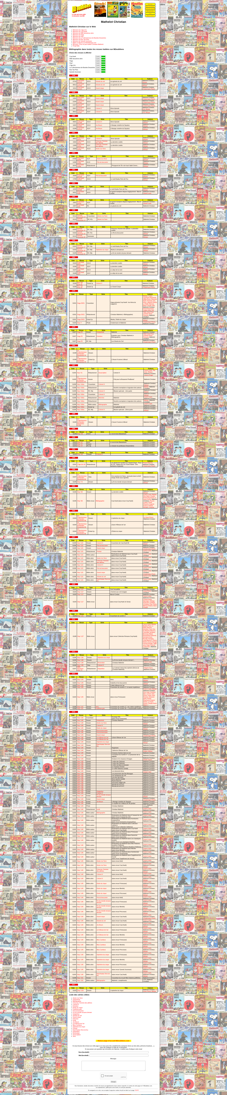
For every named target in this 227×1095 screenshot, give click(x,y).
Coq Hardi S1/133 (80, 81)
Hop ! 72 (80, 482)
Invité (98, 809)
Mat (153, 305)
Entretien (99, 336)
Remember (101, 662)
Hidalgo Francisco (149, 601)
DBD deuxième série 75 (80, 668)
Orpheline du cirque (102, 249)
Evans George (152, 642)
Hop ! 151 (80, 978)
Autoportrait (100, 332)
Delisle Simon (147, 759)
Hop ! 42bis (80, 394)
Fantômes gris (100, 708)
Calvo (150, 296)
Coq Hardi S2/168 (80, 189)
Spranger (146, 601)
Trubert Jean (147, 310)
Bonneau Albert (148, 634)
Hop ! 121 (80, 616)
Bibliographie (103, 404)
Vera (97, 706)
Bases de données (150, 6)
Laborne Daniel (152, 302)
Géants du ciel (100, 81)
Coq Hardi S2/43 (80, 148)
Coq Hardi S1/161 (80, 101)
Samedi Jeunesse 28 (81, 249)
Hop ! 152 (80, 980)
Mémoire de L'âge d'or (80, 30)
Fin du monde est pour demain (82, 1012)
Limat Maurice (147, 640)
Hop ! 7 (79, 323)
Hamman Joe (151, 301)
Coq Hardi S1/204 (80, 125)
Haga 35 (80, 332)
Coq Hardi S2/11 (80, 138)
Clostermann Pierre (149, 89)
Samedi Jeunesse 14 (81, 216)
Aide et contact (150, 15)
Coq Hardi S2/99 (80, 165)
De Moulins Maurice (149, 630)
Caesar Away (147, 599)
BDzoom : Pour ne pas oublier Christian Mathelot (88, 44)
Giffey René (146, 299)
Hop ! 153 (80, 990)
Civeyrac (151, 507)
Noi (144, 694)
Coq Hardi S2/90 (80, 162)
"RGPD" (137, 1090)
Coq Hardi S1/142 (80, 84)
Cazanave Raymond (149, 297)
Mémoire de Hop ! (78, 36)
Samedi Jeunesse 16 (81, 229)
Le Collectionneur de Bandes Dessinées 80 (82, 477)
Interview (101, 398)
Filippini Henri (148, 668)
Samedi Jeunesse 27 (81, 246)
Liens (150, 13)
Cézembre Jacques (149, 632)
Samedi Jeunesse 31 (81, 253)
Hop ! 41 (79, 373)
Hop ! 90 (80, 492)
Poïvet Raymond (148, 309)
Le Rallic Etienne (148, 304)
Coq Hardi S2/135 (80, 175)
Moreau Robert (148, 606)
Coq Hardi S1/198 (80, 121)
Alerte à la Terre (101, 148)
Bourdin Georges (148, 638)
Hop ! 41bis (80, 384)
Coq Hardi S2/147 (80, 179)
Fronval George (148, 643)
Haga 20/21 (81, 303)
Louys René (147, 591)
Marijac (145, 82)
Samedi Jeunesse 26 (81, 236)
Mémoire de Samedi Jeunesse (82, 41)
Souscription (102, 373)
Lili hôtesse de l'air (102, 737)
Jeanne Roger (148, 375)
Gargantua (100, 791)
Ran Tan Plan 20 (80, 283)
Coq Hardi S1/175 (80, 108)
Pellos (155, 604)
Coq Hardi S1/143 (80, 88)
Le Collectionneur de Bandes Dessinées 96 (82, 518)
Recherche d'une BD (150, 8)
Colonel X (99, 108)
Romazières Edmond (149, 635)
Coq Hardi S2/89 (80, 158)
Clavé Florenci (147, 503)
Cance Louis (148, 370)
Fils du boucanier (102, 162)
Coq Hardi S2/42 (80, 145)
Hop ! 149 (80, 718)
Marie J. (145, 705)
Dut (144, 109)
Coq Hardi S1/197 (80, 111)
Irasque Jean (147, 772)
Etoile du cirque (101, 728)
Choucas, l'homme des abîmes (101, 142)
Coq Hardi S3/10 (80, 202)
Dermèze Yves (147, 629)
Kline (144, 302)
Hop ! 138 (80, 657)
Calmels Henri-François (148, 314)
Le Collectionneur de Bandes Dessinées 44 (82, 353)
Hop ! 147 (80, 706)
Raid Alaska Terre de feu (80, 1030)
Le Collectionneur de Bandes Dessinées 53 (81, 379)
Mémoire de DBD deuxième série (83, 33)
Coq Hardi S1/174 (80, 105)
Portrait (99, 551)
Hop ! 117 (80, 589)
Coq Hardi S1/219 (80, 128)
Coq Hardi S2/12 (80, 142)
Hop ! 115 (80, 543)
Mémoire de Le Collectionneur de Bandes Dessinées (89, 38)
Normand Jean (147, 637)
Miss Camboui (101, 940)
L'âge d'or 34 (81, 464)
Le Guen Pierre (149, 498)
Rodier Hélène (147, 751)
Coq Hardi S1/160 (80, 98)
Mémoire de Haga (78, 35)
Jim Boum (99, 125)
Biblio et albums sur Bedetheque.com (84, 42)
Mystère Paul (147, 626)
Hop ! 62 (80, 454)
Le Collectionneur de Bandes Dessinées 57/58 (82, 422)
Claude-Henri (152, 703)
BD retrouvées (150, 11)
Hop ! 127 (80, 636)
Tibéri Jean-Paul (148, 312)
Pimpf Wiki (76, 46)
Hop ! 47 (80, 442)
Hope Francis (150, 645)
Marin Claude (147, 305)
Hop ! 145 (80, 679)
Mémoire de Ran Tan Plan (81, 39)
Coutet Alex (146, 646)
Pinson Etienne (148, 463)
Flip (151, 604)
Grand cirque (100, 88)
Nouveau (150, 4)
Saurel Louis (147, 193)
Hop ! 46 (80, 434)
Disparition (101, 668)
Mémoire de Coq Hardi (80, 31)
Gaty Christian (150, 692)
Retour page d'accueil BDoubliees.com (113, 1041)
